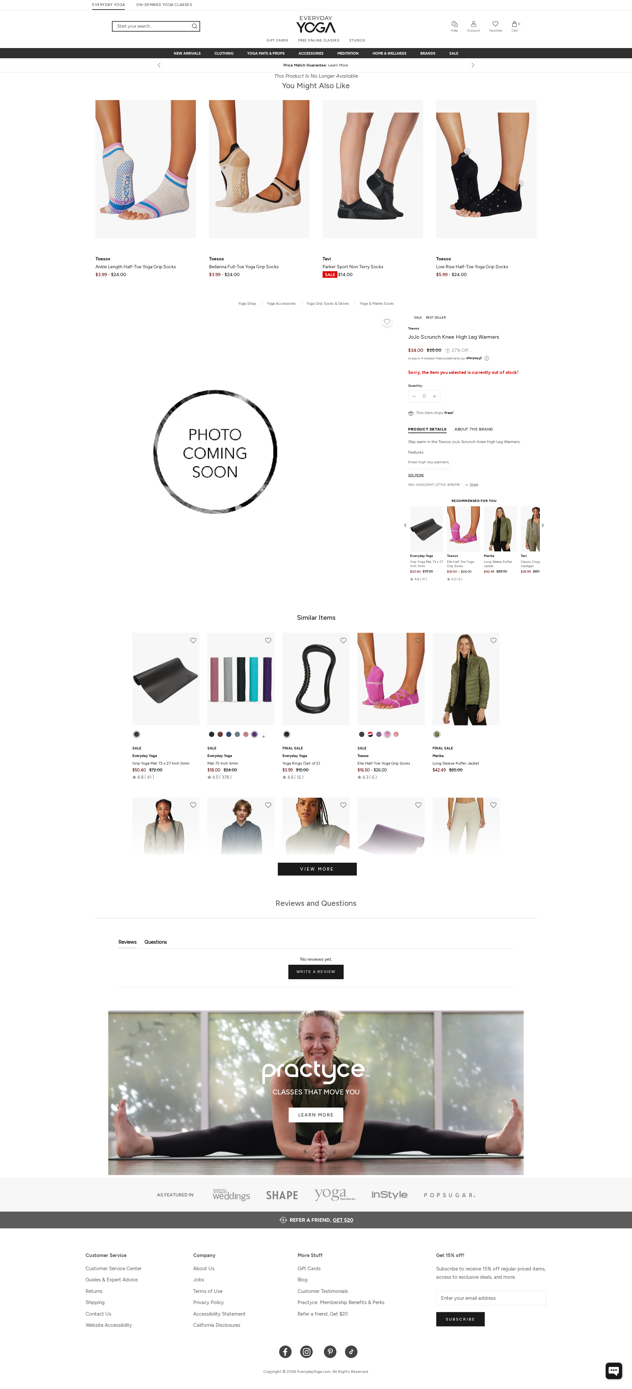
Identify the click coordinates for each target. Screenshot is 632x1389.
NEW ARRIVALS (187, 53)
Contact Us (98, 1314)
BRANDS (427, 53)
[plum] (254, 734)
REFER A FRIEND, (321, 1220)
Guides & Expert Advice (112, 1280)
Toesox (452, 556)
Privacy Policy (208, 1302)
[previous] (160, 65)
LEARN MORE (316, 1115)
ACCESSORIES (311, 53)
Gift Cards (309, 1268)
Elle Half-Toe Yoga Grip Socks (460, 564)
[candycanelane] (370, 734)
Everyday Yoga (421, 556)
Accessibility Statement (219, 1314)
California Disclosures (216, 1325)
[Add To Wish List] (387, 322)
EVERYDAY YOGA (108, 5)
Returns (94, 1291)
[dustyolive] (436, 734)
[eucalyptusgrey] (237, 734)
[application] (613, 1370)
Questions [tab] (156, 943)
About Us (203, 1268)
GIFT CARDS (277, 40)
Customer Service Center (114, 1268)
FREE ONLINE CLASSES (318, 40)
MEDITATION (348, 53)
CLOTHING (224, 53)
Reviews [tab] (127, 943)
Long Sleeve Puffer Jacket (498, 564)
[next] (472, 65)
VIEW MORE (317, 869)
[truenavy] (228, 734)
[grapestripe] (379, 734)
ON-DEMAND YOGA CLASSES (164, 5)
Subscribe (460, 1319)
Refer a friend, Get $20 (323, 1314)
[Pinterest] (330, 1351)
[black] (136, 734)
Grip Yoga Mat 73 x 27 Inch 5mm (426, 564)
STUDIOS (357, 40)
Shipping (95, 1302)
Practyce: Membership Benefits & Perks (341, 1302)
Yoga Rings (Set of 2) (301, 760)
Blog (302, 1280)
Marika (489, 556)
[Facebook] (285, 1351)
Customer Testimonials (323, 1291)
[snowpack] (361, 734)
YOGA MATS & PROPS (266, 53)
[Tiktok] (351, 1351)
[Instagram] (308, 1351)
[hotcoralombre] (396, 734)
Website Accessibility (109, 1325)
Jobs (198, 1280)
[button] (418, 579)
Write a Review (320, 974)
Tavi (524, 556)
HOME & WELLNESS (390, 53)
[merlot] (220, 734)
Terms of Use (208, 1291)
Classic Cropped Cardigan (533, 564)
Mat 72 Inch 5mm (222, 760)
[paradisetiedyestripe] (387, 734)
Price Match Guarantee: (316, 65)
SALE (453, 53)
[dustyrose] (246, 734)
